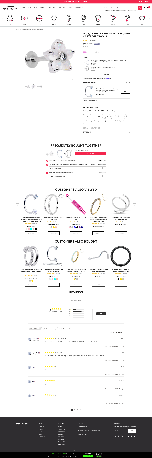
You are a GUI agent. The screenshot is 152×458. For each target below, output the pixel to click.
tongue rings (129, 10)
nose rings (115, 10)
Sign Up (132, 431)
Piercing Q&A (42, 436)
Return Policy (61, 444)
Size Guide (61, 436)
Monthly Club (61, 429)
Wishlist (60, 426)
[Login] (144, 8)
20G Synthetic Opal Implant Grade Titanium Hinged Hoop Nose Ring (76, 270)
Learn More (93, 64)
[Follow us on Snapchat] (134, 436)
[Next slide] (128, 82)
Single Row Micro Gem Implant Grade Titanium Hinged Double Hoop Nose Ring (31, 271)
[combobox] (49, 328)
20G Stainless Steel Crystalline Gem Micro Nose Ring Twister (98, 270)
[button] (17, 205)
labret (124, 10)
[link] (26, 229)
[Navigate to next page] (83, 410)
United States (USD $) (143, 1)
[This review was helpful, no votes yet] (119, 346)
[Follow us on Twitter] (118, 436)
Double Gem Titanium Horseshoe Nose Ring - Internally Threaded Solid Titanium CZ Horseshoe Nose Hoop (107, 90)
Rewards (60, 434)
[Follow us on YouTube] (128, 436)
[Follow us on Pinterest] (125, 436)
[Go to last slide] (125, 82)
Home (17, 29)
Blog (40, 434)
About (41, 429)
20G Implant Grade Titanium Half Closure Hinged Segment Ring (121, 270)
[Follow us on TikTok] (131, 436)
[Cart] (148, 8)
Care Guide (61, 439)
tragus (134, 10)
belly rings (120, 10)
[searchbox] (33, 328)
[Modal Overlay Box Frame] (76, 455)
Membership (61, 431)
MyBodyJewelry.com (76, 450)
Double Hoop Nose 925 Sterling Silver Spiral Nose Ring (121, 218)
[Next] (149, 19)
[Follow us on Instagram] (122, 436)
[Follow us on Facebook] (115, 436)
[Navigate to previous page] (69, 410)
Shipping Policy (62, 441)
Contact (41, 426)
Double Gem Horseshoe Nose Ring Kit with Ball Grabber (53, 270)
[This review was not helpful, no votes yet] (122, 346)
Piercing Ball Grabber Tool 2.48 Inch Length (76, 218)
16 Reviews (93, 40)
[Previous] (2, 19)
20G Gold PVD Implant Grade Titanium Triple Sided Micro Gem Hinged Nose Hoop (98, 219)
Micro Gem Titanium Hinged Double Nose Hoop (53, 218)
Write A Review (101, 313)
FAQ (40, 431)
